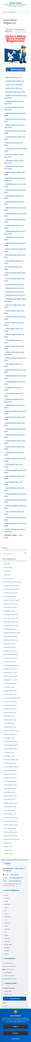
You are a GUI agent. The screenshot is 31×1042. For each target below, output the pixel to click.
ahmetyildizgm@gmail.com (16, 877)
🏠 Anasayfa (10, 29)
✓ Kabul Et (15, 1026)
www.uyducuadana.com (15, 881)
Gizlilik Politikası (15, 1038)
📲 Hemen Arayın (15, 69)
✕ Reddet (15, 1033)
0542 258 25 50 (14, 874)
